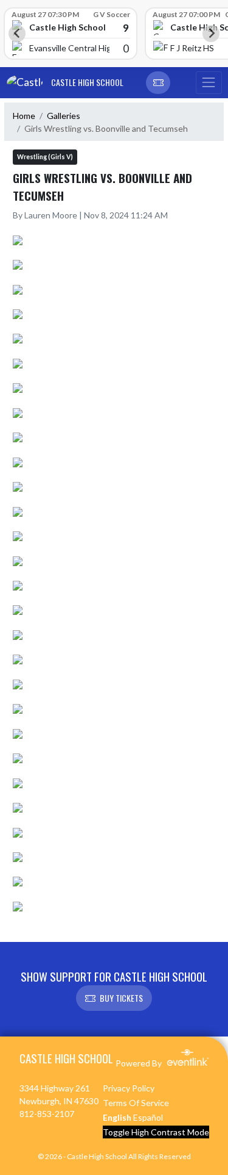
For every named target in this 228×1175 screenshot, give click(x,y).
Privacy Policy (128, 1088)
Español (148, 1117)
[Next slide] (210, 33)
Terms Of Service (136, 1103)
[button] (158, 83)
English (117, 1117)
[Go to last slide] (17, 33)
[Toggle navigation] (208, 83)
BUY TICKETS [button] (121, 997)
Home (24, 115)
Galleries (63, 115)
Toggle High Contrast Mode (156, 1132)
